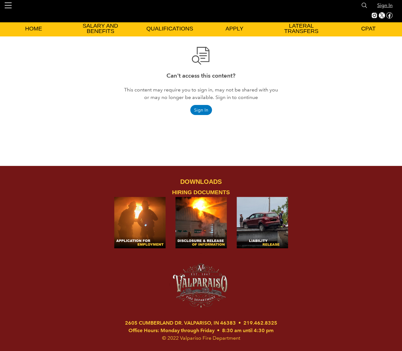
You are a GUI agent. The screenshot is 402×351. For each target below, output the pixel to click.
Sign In (385, 5)
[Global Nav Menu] (8, 5)
